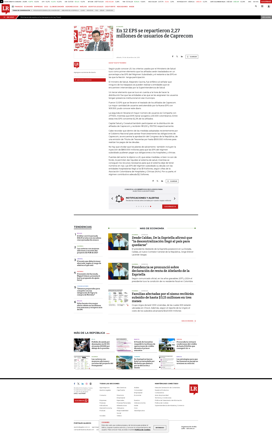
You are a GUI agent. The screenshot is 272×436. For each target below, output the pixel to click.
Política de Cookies (142, 430)
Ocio (135, 408)
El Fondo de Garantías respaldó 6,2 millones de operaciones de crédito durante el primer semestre (144, 346)
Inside (136, 405)
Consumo (103, 395)
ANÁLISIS (83, 7)
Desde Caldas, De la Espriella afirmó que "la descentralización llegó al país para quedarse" (162, 241)
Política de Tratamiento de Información (168, 400)
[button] (111, 199)
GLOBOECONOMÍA (57, 7)
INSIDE (131, 7)
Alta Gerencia (121, 387)
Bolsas (79, 233)
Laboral (80, 259)
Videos (119, 416)
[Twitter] (177, 57)
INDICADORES (122, 7)
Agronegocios (104, 387)
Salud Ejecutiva (139, 410)
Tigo (96, 10)
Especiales (120, 400)
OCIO (46, 7)
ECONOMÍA (28, 7)
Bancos (136, 339)
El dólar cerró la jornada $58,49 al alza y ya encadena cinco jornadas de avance (89, 238)
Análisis (136, 387)
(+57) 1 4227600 (79, 393)
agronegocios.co (98, 427)
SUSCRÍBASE (266, 2)
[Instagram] (87, 384)
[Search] (255, 6)
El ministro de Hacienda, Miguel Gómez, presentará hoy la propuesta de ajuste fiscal (88, 277)
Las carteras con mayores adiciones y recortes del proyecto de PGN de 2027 (88, 251)
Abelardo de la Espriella (70, 10)
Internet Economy (106, 408)
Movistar (90, 10)
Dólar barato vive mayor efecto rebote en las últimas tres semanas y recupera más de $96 (89, 306)
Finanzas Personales (124, 403)
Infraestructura (122, 405)
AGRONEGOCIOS (71, 7)
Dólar (102, 10)
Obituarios (120, 408)
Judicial (179, 339)
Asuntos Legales (105, 390)
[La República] (6, 9)
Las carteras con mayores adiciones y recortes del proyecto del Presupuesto (102, 362)
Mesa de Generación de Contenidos (167, 387)
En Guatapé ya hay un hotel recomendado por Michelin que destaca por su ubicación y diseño (144, 363)
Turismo (137, 356)
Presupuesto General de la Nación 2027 (46, 10)
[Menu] (13, 6)
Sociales (102, 416)
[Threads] (91, 384)
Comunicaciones (82, 286)
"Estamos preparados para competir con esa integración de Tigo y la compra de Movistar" (88, 292)
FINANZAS (19, 7)
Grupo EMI (109, 10)
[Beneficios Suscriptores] (262, 6)
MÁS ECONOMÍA (187, 321)
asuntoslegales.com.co (82, 427)
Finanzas (103, 403)
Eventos (137, 400)
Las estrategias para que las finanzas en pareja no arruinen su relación (187, 361)
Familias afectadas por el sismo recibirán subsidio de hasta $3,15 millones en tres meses (163, 297)
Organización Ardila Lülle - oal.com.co (188, 427)
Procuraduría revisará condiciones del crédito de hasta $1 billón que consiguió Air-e (187, 345)
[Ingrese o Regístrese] (268, 6)
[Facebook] (172, 57)
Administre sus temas (84, 80)
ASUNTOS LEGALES (95, 7)
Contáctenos (159, 393)
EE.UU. (93, 339)
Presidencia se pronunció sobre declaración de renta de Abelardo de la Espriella (161, 270)
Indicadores (104, 405)
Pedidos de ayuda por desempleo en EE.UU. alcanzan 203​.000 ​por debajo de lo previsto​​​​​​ (101, 345)
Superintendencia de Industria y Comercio (169, 405)
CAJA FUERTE (110, 7)
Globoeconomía (139, 403)
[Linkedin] (182, 57)
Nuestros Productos (162, 390)
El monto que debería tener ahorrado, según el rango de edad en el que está (89, 263)
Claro (83, 10)
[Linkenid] (83, 384)
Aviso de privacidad (161, 395)
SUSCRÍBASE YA (170, 206)
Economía (137, 395)
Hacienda (80, 246)
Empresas (103, 400)
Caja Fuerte (121, 390)
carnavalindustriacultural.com (84, 429)
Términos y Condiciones (163, 398)
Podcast (102, 410)
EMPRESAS (38, 7)
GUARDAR (193, 57)
